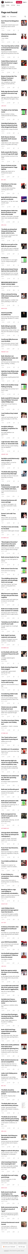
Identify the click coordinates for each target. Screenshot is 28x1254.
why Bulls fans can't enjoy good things (9, 1176)
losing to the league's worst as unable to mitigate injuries (9, 640)
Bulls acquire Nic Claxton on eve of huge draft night (9, 153)
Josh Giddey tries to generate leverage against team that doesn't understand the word (9, 910)
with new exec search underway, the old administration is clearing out (10, 249)
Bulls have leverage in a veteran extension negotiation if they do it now (10, 852)
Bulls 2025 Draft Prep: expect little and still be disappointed (8, 1031)
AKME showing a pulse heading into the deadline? (9, 446)
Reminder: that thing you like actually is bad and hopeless (9, 1137)
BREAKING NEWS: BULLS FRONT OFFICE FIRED (9, 283)
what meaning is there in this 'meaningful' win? (9, 1163)
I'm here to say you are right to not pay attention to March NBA (9, 1198)
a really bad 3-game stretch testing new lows (8, 672)
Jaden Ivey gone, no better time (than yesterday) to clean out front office (9, 300)
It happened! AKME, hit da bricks (10, 286)
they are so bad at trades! (8, 991)
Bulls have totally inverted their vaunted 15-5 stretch (9, 609)
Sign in (24, 2)
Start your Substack (10, 1246)
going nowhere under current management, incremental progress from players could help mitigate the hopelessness (10, 1153)
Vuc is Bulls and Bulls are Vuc (9, 862)
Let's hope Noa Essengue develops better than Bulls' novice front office (10, 1016)
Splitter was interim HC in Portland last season (8, 172)
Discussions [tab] (13, 16)
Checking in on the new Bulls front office (8, 185)
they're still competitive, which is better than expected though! (10, 711)
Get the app (22, 1246)
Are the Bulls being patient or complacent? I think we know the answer (9, 955)
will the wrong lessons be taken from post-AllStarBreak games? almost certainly (9, 1213)
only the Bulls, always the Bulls (9, 129)
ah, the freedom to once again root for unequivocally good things (9, 260)
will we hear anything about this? (10, 377)
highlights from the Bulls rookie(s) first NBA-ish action (9, 67)
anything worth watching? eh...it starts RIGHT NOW (10, 805)
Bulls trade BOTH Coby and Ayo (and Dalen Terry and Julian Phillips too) (10, 400)
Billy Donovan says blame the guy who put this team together (9, 595)
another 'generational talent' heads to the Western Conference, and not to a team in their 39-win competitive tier (10, 1108)
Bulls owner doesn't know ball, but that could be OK (9, 270)
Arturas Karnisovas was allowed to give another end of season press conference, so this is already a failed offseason (9, 1142)
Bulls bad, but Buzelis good (10, 789)
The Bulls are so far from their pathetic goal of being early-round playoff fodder (10, 1118)
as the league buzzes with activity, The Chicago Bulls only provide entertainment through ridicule (10, 977)
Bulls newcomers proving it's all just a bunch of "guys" (9, 1209)
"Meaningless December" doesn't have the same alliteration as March (9, 544)
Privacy (11, 1243)
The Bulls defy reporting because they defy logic (9, 472)
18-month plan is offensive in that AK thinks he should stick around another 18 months (9, 1227)
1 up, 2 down (4, 38)
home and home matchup (8, 570)
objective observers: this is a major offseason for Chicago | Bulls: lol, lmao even (9, 1064)
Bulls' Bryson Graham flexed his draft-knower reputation (9, 139)
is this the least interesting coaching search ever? (8, 188)
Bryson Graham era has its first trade (9, 156)
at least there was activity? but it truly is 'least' (9, 389)
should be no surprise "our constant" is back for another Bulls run (9, 865)
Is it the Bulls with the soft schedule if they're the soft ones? (10, 654)
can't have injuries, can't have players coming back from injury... (9, 585)
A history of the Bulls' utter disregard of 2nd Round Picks (10, 928)
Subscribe (19, 2)
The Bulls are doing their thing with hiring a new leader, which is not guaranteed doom (9, 231)
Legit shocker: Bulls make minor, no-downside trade (9, 442)
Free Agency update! (6, 959)
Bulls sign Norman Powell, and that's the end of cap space (9, 93)
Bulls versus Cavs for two (9, 568)
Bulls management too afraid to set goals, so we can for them (9, 816)
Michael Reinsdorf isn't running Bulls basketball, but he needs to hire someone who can (10, 273)
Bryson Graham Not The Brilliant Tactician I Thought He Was (9, 78)
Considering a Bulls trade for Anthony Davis (9, 694)
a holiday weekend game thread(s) (8, 658)
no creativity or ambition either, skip (9, 1005)
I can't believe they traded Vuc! (9, 414)
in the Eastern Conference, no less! (9, 1123)
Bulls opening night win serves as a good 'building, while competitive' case (9, 762)
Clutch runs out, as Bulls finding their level (9, 708)
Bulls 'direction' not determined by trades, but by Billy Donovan (9, 358)
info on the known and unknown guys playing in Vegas (10, 944)
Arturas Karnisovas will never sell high (9, 501)
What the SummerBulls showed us (8, 35)
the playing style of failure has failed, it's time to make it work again (9, 613)
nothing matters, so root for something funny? (8, 463)
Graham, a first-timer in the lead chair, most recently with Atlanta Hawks (9, 217)
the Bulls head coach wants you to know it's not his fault (9, 600)
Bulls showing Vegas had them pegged (9, 668)
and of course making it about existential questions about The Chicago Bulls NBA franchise (9, 698)
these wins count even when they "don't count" (10, 752)
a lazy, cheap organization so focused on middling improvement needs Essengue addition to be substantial (9, 1021)
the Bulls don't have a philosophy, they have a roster (9, 1001)
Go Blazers (4, 257)
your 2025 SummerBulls (9, 942)
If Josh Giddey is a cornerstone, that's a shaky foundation (10, 876)
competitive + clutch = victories (9, 726)
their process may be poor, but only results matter (9, 235)
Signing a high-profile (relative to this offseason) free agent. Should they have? (10, 98)
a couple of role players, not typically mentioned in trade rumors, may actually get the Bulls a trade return (9, 505)
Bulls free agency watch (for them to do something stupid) (9, 972)
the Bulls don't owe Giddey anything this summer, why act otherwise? (9, 1077)
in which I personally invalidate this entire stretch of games (9, 1166)
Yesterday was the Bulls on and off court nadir (10, 623)
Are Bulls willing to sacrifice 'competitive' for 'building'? (9, 428)
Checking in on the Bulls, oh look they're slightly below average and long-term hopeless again (10, 548)
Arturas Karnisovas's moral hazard (10, 1223)
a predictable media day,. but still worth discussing (10, 820)
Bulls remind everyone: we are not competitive (9, 1061)
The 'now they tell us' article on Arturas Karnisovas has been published (10, 47)
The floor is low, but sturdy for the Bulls (10, 527)
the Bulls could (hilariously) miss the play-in (10, 459)
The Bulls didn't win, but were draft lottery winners (9, 1104)
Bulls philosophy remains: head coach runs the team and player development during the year (9, 344)
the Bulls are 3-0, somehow (10, 749)
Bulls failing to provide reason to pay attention (8, 327)
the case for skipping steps (8, 1096)
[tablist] (9, 16)
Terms (15, 1243)
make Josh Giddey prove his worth (9, 1074)
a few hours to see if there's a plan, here (9, 404)
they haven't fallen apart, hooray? (10, 531)
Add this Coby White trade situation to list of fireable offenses (10, 373)
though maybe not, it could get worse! (9, 626)
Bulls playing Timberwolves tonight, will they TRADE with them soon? (10, 487)
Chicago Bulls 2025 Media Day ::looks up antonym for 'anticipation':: (10, 834)
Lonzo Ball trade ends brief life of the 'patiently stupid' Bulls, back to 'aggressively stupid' (10, 987)
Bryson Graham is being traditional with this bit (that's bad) (9, 114)
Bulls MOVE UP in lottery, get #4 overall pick (9, 198)
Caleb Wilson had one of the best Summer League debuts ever (9, 63)
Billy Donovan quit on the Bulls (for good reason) (9, 245)
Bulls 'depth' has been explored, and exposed (8, 636)
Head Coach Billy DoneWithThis (6, 313)
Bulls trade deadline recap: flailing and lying (9, 385)
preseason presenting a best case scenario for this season (10, 792)
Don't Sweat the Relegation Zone (10, 22)
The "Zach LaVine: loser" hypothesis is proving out (9, 738)
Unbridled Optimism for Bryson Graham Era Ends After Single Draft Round (9, 125)
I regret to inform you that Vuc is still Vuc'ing (9, 681)
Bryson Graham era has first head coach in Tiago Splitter (9, 167)
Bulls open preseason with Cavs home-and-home (9, 801)
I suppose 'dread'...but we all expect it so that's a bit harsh (8, 839)
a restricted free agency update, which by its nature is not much (9, 914)
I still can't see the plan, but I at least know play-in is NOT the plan (9, 418)
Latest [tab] (3, 16)
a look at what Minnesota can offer (9, 491)
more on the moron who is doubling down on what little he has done (9, 881)
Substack (6, 1250)
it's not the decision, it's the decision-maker (8, 1180)
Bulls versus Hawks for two (10, 557)
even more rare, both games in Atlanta (9, 560)
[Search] (25, 16)
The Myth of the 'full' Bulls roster (9, 111)
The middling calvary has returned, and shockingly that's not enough (9, 580)
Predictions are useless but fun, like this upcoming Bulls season (10, 777)
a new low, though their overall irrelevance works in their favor (9, 1051)
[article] (14, 25)
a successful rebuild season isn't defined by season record (9, 25)
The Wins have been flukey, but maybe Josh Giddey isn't (10, 722)
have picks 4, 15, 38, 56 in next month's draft (9, 202)
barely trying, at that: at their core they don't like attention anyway (10, 330)
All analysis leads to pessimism (9, 781)
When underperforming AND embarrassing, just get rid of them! (10, 296)
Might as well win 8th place (10, 1150)
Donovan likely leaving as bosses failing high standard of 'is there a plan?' (10, 317)
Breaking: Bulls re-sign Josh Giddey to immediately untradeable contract (9, 891)
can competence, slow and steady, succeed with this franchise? (8, 82)
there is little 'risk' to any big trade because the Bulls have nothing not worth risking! (9, 518)
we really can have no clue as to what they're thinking (9, 476)
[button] (2, 5)
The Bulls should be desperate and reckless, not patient (10, 1091)
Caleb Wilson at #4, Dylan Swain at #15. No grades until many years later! (10, 143)
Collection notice (22, 1243)
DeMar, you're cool (6, 741)
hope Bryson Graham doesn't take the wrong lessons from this (10, 52)
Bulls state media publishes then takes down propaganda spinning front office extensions (10, 1046)
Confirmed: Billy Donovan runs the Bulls (9, 340)
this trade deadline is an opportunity (7, 433)
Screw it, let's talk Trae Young (8, 514)
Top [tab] (8, 16)
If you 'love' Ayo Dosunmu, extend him (9, 848)
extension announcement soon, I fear (10, 685)
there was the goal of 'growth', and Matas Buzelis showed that (9, 767)
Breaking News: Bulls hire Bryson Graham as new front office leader (9, 212)
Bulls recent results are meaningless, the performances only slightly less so (10, 1194)
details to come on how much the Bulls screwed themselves (10, 896)
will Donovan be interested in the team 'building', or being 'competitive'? (10, 362)
